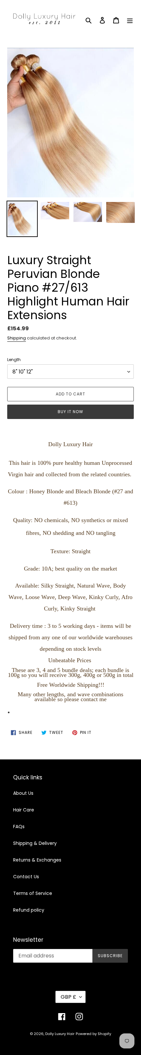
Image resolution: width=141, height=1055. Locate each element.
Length (14, 359)
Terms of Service (32, 893)
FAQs (19, 826)
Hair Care (23, 810)
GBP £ (68, 997)
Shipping (16, 338)
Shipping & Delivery (35, 843)
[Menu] (130, 20)
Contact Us (26, 876)
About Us (23, 793)
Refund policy (28, 910)
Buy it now (70, 411)
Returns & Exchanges (37, 860)
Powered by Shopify (93, 1033)
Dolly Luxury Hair (59, 1033)
